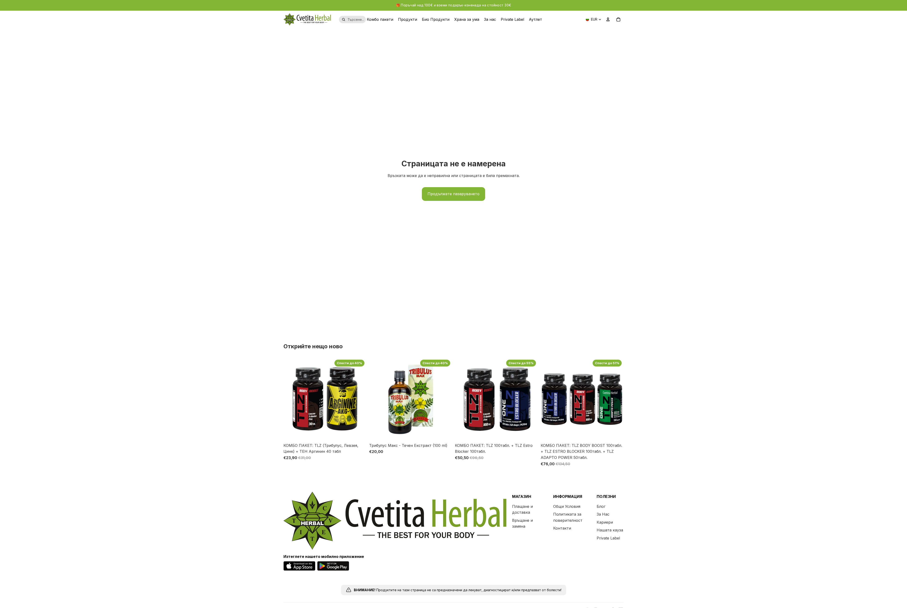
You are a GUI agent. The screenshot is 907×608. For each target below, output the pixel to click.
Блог (601, 506)
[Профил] (608, 19)
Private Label (608, 538)
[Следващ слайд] (359, 399)
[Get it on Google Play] (333, 566)
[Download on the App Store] (299, 566)
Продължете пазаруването (453, 193)
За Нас (603, 514)
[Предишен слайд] (290, 399)
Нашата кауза (610, 530)
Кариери (605, 522)
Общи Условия (566, 506)
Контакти (562, 528)
